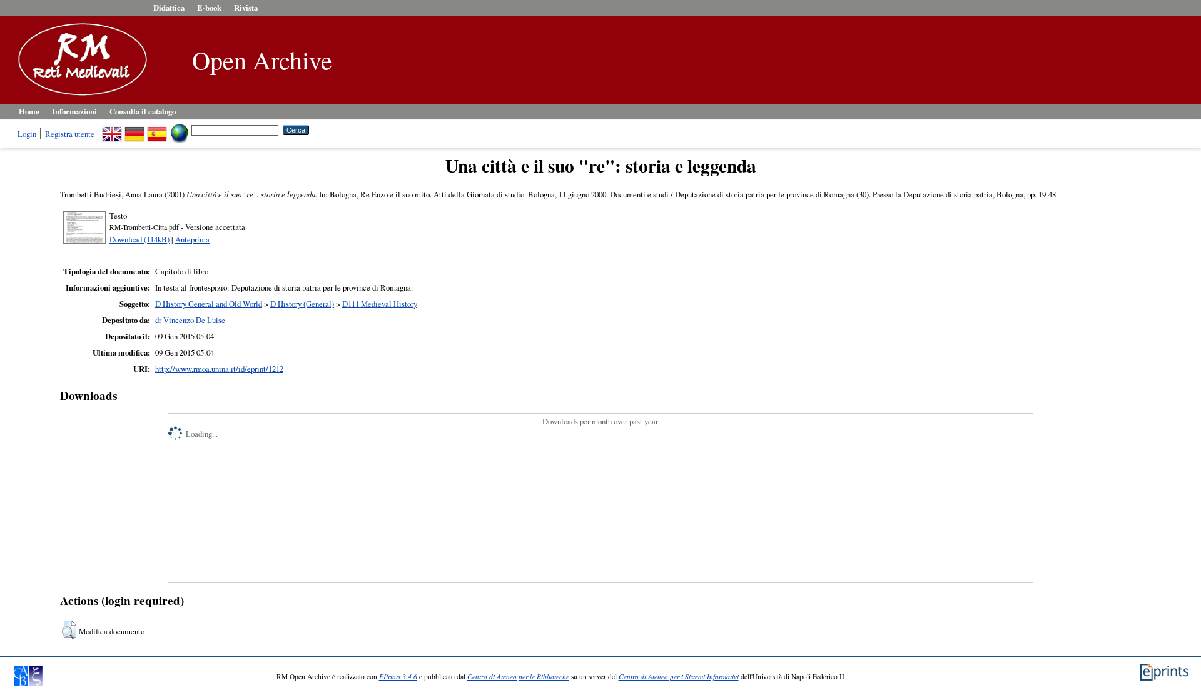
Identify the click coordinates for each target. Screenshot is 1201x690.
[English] (112, 129)
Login (27, 133)
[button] (69, 630)
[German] (134, 129)
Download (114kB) (139, 239)
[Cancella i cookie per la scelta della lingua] (180, 129)
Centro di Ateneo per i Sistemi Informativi (679, 676)
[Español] (157, 129)
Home (29, 111)
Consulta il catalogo (142, 111)
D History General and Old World (208, 303)
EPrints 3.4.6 (398, 676)
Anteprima (192, 239)
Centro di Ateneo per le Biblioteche (518, 676)
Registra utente (69, 133)
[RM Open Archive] (79, 96)
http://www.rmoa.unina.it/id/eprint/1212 (219, 368)
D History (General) (302, 303)
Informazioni (74, 111)
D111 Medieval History (379, 303)
